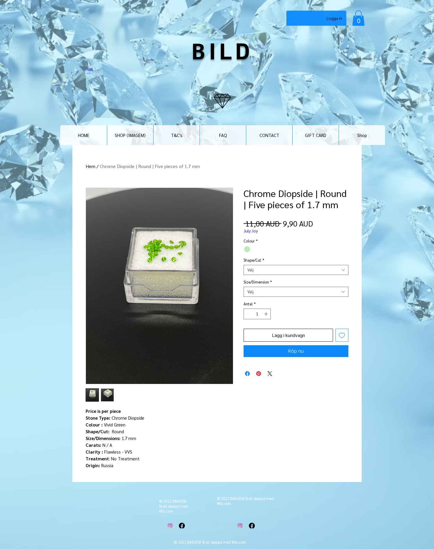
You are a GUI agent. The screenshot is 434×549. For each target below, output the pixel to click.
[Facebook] (182, 526)
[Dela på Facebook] (247, 373)
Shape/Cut (254, 260)
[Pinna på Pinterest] (258, 373)
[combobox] (296, 270)
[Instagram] (170, 526)
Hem (90, 166)
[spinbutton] (257, 314)
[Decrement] (248, 314)
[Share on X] (269, 373)
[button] (358, 18)
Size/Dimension (258, 282)
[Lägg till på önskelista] (341, 335)
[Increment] (266, 314)
